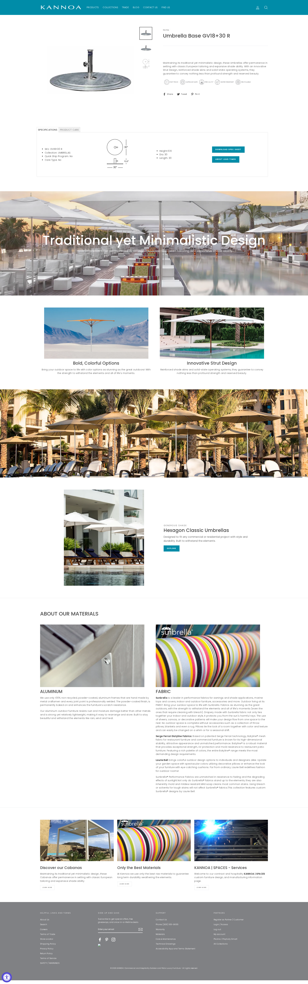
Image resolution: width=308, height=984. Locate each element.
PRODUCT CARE (69, 129)
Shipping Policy (48, 944)
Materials (160, 934)
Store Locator (46, 939)
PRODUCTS (93, 7)
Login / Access (221, 924)
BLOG (136, 7)
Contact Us (161, 919)
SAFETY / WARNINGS (50, 963)
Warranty (160, 929)
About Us (44, 919)
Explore (171, 548)
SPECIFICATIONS (47, 129)
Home (166, 30)
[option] (88, 75)
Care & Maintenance (165, 939)
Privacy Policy (46, 948)
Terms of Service (48, 958)
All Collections (221, 944)
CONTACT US (150, 7)
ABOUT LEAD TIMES (225, 159)
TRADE (125, 7)
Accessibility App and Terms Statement (175, 948)
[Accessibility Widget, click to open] (7, 977)
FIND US (166, 7)
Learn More (47, 887)
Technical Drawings (165, 944)
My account (219, 934)
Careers (43, 929)
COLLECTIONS (110, 7)
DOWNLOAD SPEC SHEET (228, 149)
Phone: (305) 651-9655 (167, 924)
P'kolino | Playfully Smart (225, 939)
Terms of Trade (47, 934)
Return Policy (46, 953)
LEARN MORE (201, 887)
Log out (217, 929)
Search (43, 924)
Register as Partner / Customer (229, 919)
